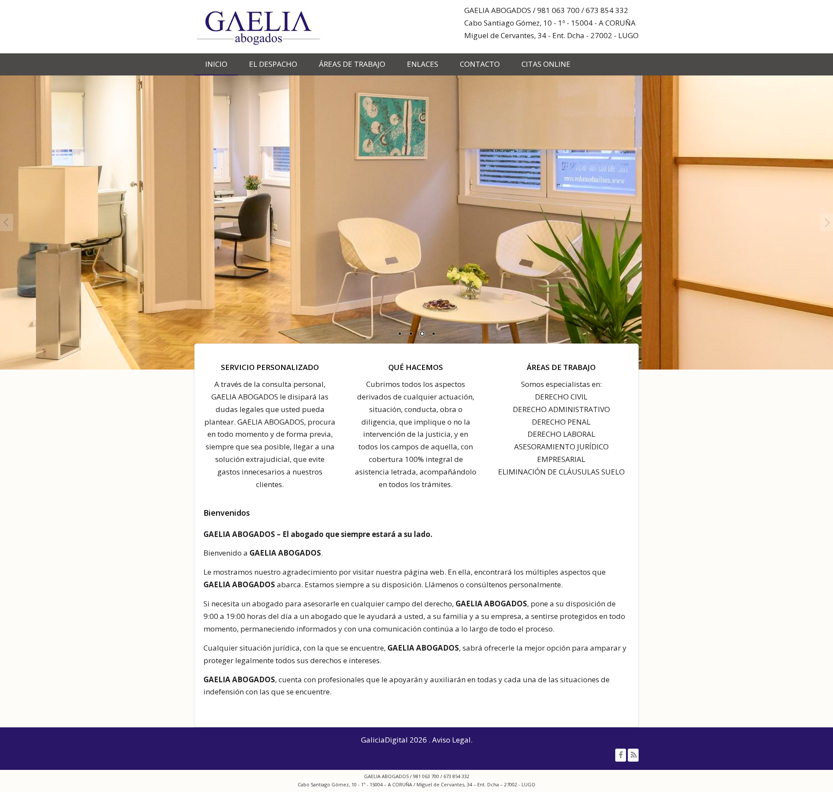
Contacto (480, 64)
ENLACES (422, 64)
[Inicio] (259, 26)
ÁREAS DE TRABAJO (352, 64)
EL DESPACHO (273, 64)
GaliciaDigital (384, 740)
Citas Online (546, 64)
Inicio (216, 64)
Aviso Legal (451, 740)
